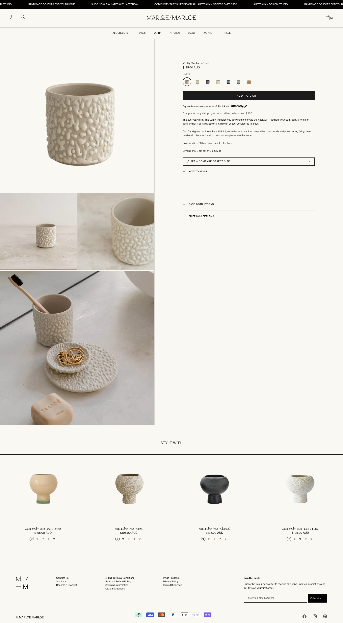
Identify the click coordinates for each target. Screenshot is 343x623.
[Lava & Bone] (218, 81)
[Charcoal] (207, 81)
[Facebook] (304, 617)
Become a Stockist (66, 585)
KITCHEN (175, 33)
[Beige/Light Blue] (197, 81)
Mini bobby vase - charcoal (214, 528)
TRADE (227, 33)
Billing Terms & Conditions (119, 577)
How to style (198, 171)
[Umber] (249, 81)
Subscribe (316, 598)
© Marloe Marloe (30, 617)
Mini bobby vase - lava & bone (300, 528)
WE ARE (208, 33)
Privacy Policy (170, 581)
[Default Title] (32, 539)
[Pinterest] (325, 617)
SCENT (191, 33)
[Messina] (228, 81)
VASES (142, 33)
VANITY (158, 33)
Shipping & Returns (201, 216)
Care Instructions (201, 204)
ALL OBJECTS (120, 33)
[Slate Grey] (238, 81)
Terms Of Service (172, 585)
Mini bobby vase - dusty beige (43, 528)
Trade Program (171, 577)
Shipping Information (116, 585)
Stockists (61, 581)
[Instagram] (315, 617)
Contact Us (62, 577)
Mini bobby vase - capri (129, 528)
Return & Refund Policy (118, 581)
